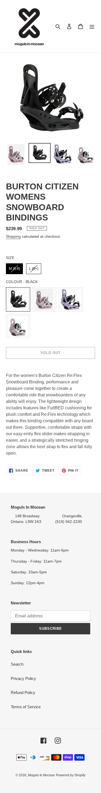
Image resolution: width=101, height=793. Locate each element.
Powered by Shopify (70, 775)
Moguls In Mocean (41, 775)
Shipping (13, 236)
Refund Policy (23, 692)
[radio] (14, 268)
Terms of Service (26, 706)
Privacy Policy (23, 678)
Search (17, 664)
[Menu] (91, 26)
